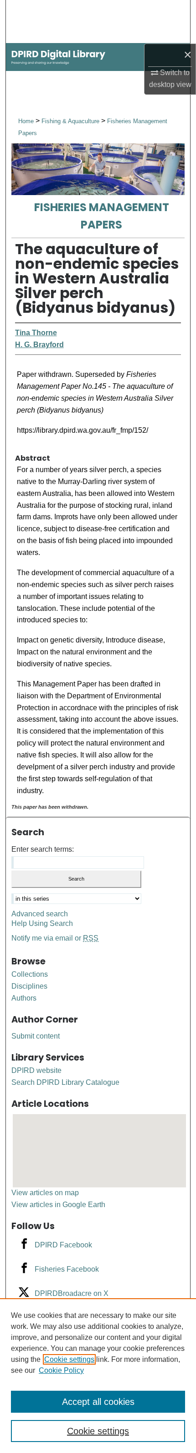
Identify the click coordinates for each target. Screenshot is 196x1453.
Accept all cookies (98, 1402)
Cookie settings (69, 1359)
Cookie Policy (61, 1370)
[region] (98, 1375)
